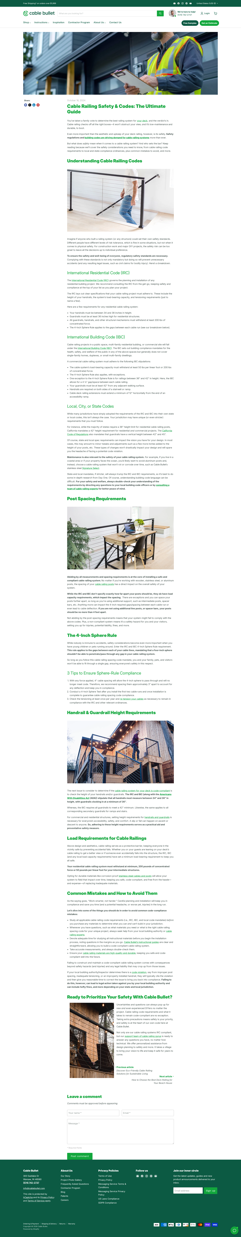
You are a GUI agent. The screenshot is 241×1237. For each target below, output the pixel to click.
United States (206, 3)
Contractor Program (79, 22)
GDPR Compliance (107, 1203)
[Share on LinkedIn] (33, 104)
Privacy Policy (105, 1180)
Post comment (80, 1156)
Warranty (71, 1224)
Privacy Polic (46, 1197)
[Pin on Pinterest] (38, 104)
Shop (26, 22)
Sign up (210, 1190)
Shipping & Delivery (49, 1224)
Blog (63, 1192)
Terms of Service (36, 1201)
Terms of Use (105, 1176)
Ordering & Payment (31, 1224)
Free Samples (190, 23)
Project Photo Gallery (71, 1180)
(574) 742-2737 (184, 15)
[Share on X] (29, 104)
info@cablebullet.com (34, 1188)
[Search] (160, 13)
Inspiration (58, 22)
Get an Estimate (209, 23)
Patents (64, 1196)
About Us (99, 22)
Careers (65, 1200)
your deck (142, 120)
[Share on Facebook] (25, 104)
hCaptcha (28, 1197)
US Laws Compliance (108, 1199)
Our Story (65, 1176)
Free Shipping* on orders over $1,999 (39, 3)
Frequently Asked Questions (75, 1184)
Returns (62, 1224)
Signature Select (90, 468)
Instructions (41, 22)
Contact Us (115, 22)
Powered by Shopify (31, 1229)
